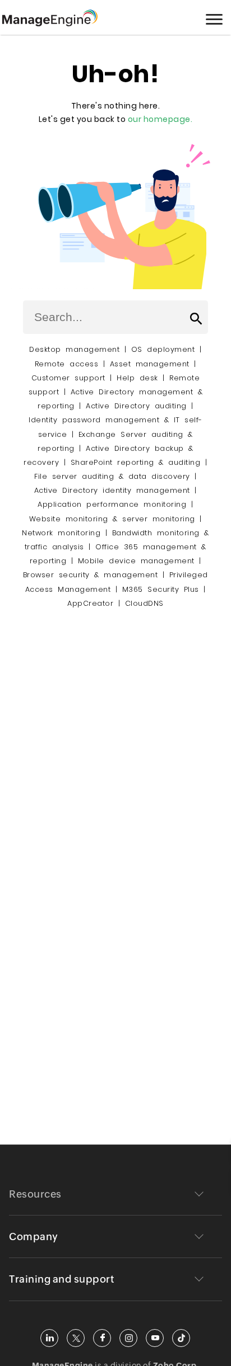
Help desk (137, 378)
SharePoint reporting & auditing (136, 462)
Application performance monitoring (112, 504)
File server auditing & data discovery (112, 476)
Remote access (67, 364)
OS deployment (163, 349)
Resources (35, 1194)
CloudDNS (144, 603)
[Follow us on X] (76, 1338)
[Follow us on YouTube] (155, 1338)
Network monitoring (61, 533)
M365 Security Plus (160, 589)
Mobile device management (136, 561)
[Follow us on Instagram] (128, 1338)
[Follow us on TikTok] (181, 1338)
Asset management (150, 364)
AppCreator (90, 603)
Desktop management (74, 349)
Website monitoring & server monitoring (112, 519)
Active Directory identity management (112, 490)
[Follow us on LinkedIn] (49, 1338)
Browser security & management (90, 575)
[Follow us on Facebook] (102, 1338)
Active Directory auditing (136, 406)
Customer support (68, 378)
